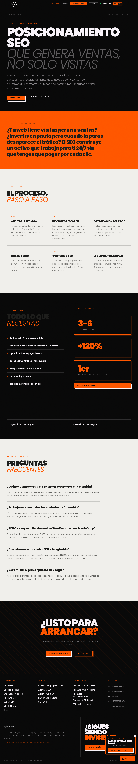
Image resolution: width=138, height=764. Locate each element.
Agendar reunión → (95, 747)
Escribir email (83, 653)
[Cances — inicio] (40, 726)
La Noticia (10, 706)
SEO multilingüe (82, 704)
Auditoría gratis (78, 3)
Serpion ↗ (7, 710)
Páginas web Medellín (85, 690)
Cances (7, 732)
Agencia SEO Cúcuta (83, 700)
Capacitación (55, 3)
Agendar (94, 3)
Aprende (65, 3)
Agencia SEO (44, 690)
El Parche (9, 686)
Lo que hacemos (12, 690)
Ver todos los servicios (38, 96)
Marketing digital (48, 698)
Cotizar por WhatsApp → (87, 385)
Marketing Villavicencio (80, 695)
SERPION (42, 702)
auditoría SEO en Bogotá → (86, 424)
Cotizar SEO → (16, 98)
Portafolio (10, 698)
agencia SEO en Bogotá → (24, 424)
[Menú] (126, 4)
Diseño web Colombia (84, 686)
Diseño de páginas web (50, 686)
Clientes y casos (13, 694)
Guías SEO (9, 702)
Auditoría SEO (46, 694)
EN (120, 3)
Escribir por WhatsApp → (121, 750)
